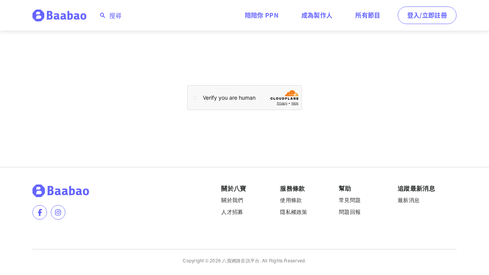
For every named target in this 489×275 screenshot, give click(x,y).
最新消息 (408, 200)
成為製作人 (317, 14)
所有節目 (367, 14)
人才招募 (232, 211)
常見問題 (350, 200)
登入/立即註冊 (427, 14)
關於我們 (232, 200)
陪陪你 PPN (262, 14)
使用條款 (291, 200)
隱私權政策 (293, 211)
